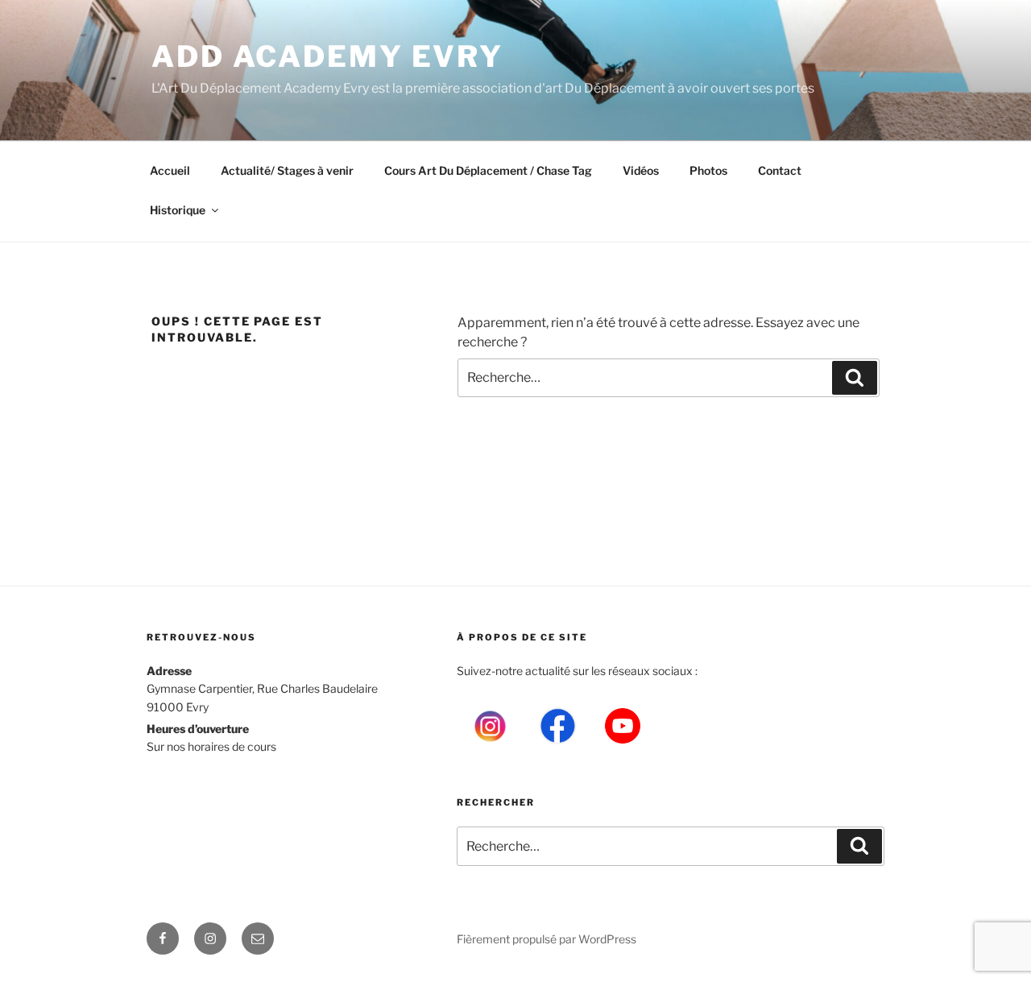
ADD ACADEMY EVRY (327, 56)
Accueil (170, 170)
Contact (779, 170)
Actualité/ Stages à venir (287, 170)
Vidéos (641, 170)
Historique (177, 210)
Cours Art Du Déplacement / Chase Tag (488, 170)
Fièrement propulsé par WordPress (546, 939)
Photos (708, 170)
